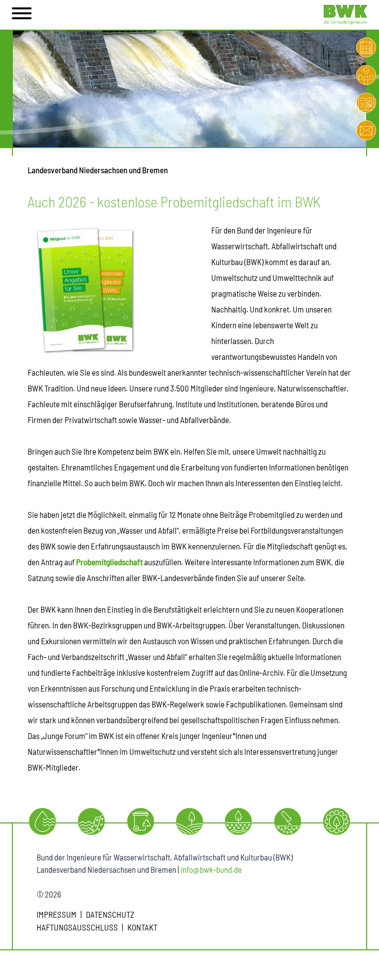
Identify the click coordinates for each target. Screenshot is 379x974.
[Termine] (366, 47)
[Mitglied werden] (366, 75)
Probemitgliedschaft (109, 562)
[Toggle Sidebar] (22, 15)
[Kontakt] (366, 130)
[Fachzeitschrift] (366, 103)
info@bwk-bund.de (211, 869)
